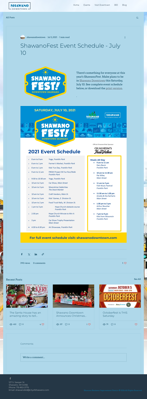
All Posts (10, 17)
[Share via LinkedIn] (35, 254)
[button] (116, 5)
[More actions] (125, 37)
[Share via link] (42, 254)
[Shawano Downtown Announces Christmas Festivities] (73, 296)
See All (137, 279)
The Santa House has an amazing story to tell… (25, 314)
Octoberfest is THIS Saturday (115, 314)
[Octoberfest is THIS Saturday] (120, 296)
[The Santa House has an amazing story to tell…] (27, 296)
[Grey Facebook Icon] (10, 378)
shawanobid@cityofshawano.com (32, 390)
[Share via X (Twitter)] (28, 254)
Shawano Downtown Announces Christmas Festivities (70, 314)
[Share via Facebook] (21, 254)
